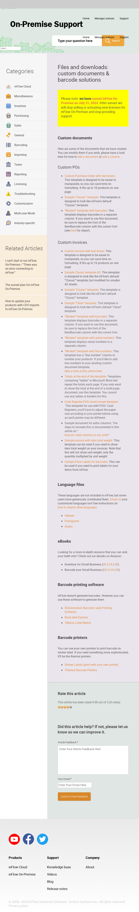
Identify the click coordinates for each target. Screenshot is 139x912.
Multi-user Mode (24, 213)
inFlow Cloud (22, 86)
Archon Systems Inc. (83, 902)
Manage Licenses (104, 18)
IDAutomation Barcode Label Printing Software (88, 610)
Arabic (69, 526)
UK (116, 564)
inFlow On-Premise (22, 874)
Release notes (57, 889)
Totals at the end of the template (85, 376)
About (90, 867)
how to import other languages (77, 507)
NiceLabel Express (76, 617)
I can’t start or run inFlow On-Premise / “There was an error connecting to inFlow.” (21, 266)
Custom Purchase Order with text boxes (90, 176)
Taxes (18, 164)
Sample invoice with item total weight (88, 440)
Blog (50, 881)
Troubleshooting (24, 194)
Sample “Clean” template (80, 303)
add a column (111, 157)
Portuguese (72, 521)
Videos (52, 874)
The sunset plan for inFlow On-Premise (22, 287)
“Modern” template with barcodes (86, 316)
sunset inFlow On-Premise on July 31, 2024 (89, 100)
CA (110, 564)
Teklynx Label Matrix (78, 623)
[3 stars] (65, 707)
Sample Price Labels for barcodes (86, 462)
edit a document (88, 157)
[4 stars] (67, 707)
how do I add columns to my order (86, 435)
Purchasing (21, 116)
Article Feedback (68, 742)
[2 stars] (62, 707)
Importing (20, 155)
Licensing (20, 184)
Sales (17, 125)
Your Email (64, 779)
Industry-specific (24, 223)
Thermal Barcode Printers (81, 670)
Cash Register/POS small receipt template (91, 402)
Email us (115, 499)
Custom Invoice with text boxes (84, 251)
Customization (23, 203)
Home (86, 18)
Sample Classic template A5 (82, 272)
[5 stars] (70, 707)
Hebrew (69, 516)
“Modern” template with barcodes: (86, 211)
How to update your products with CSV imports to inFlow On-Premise (22, 305)
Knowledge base (59, 867)
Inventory (20, 106)
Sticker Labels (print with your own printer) (92, 665)
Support (124, 18)
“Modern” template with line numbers (88, 351)
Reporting (20, 174)
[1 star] (59, 707)
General (19, 135)
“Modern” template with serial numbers (89, 338)
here (73, 230)
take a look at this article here (83, 371)
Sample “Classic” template (81, 197)
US (104, 564)
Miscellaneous (23, 96)
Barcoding (20, 145)
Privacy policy (18, 906)
